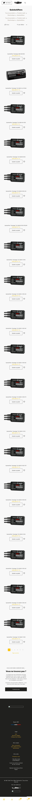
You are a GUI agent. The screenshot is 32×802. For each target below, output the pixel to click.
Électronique (11, 15)
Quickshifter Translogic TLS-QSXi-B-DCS (16, 156)
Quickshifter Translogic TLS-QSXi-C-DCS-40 (16, 328)
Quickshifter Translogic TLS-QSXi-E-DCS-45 (16, 602)
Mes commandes (16, 745)
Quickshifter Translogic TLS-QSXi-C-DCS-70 (16, 397)
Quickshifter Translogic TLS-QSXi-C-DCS (16, 259)
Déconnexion (16, 748)
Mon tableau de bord (16, 746)
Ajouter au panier (16, 58)
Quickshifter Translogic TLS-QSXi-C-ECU (16, 431)
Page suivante (15, 653)
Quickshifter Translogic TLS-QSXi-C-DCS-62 (16, 362)
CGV (16, 734)
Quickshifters (20, 15)
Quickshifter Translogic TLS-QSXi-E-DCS (16, 534)
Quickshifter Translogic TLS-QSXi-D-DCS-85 (16, 499)
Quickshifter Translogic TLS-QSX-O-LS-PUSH (16, 88)
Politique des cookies (16, 737)
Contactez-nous (16, 756)
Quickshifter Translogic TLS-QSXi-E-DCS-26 (16, 568)
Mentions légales (16, 735)
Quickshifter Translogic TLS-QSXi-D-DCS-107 (16, 465)
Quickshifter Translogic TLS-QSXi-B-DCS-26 (16, 191)
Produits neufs (21, 13)
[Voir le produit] (26, 32)
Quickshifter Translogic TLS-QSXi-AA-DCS (16, 122)
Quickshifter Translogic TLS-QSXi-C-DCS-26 (16, 294)
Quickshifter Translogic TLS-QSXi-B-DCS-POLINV (16, 225)
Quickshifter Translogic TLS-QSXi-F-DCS (16, 637)
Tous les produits (10, 13)
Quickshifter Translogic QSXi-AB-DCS (16, 54)
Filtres (7, 24)
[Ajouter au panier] (26, 30)
